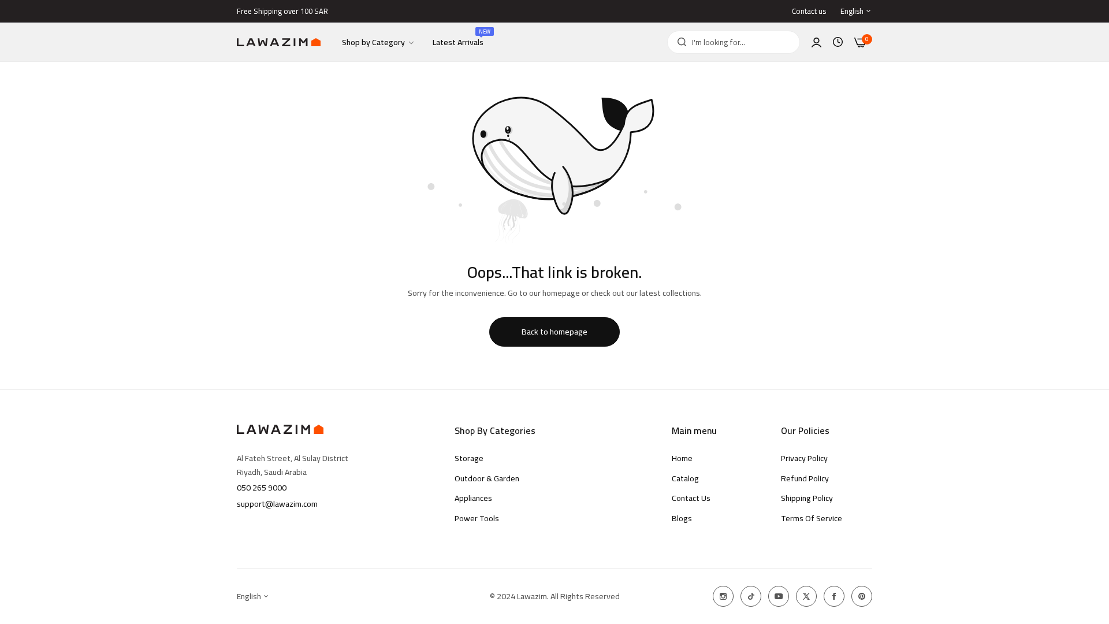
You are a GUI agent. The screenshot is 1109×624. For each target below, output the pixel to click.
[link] (378, 42)
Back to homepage (554, 331)
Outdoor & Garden (487, 478)
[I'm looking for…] (679, 42)
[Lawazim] (279, 42)
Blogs (682, 518)
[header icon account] (816, 42)
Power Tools (477, 518)
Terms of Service (811, 518)
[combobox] (733, 42)
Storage (469, 458)
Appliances (473, 498)
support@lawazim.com (277, 503)
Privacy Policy (804, 458)
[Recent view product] (838, 42)
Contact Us (691, 498)
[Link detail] (723, 596)
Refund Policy (805, 478)
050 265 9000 (261, 487)
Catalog (685, 478)
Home (682, 458)
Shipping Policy (807, 498)
